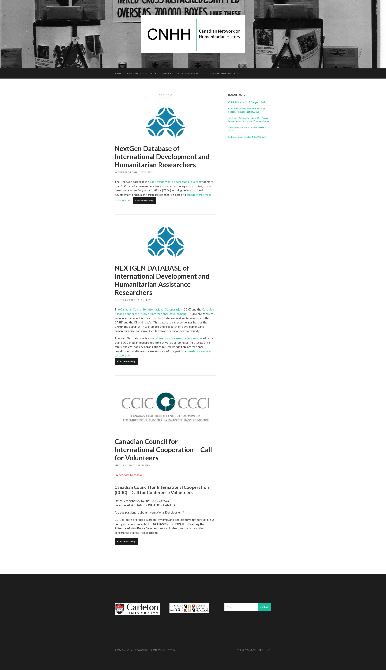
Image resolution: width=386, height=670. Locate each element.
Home (118, 73)
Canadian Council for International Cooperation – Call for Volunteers (163, 449)
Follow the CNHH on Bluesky (222, 73)
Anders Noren (256, 650)
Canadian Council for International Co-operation (151, 309)
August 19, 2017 (124, 465)
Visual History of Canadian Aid (180, 73)
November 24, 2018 (126, 172)
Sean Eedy (147, 172)
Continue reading (144, 200)
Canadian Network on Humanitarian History (148, 650)
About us (132, 73)
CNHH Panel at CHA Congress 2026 (247, 102)
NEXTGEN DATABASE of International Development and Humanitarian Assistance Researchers (162, 280)
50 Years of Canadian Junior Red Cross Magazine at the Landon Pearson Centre (248, 120)
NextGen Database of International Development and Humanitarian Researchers (162, 156)
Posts (149, 73)
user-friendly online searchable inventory (176, 181)
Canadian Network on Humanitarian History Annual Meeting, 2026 (247, 110)
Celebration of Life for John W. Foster (247, 136)
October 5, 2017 (125, 300)
